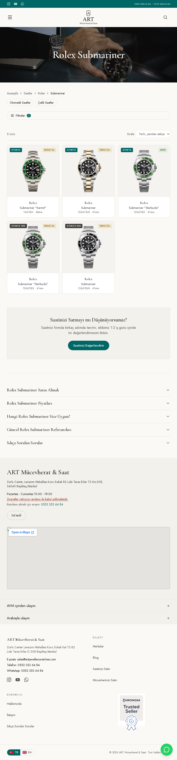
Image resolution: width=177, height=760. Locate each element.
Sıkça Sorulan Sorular (20, 726)
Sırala (130, 134)
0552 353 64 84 (142, 4)
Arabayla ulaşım (18, 618)
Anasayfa (12, 93)
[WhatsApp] (22, 4)
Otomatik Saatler (20, 102)
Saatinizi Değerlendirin (88, 345)
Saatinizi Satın (101, 669)
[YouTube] (15, 4)
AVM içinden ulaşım (21, 605)
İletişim (11, 715)
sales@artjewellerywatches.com (36, 659)
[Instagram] (8, 4)
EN (30, 752)
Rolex (41, 93)
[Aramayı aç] (165, 17)
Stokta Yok (18, 226)
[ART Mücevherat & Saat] (88, 17)
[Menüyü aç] (10, 17)
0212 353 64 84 (162, 4)
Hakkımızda (14, 704)
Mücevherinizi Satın (105, 680)
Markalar (98, 646)
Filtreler (23, 115)
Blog (96, 657)
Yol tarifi (16, 515)
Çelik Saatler (46, 102)
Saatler (28, 93)
